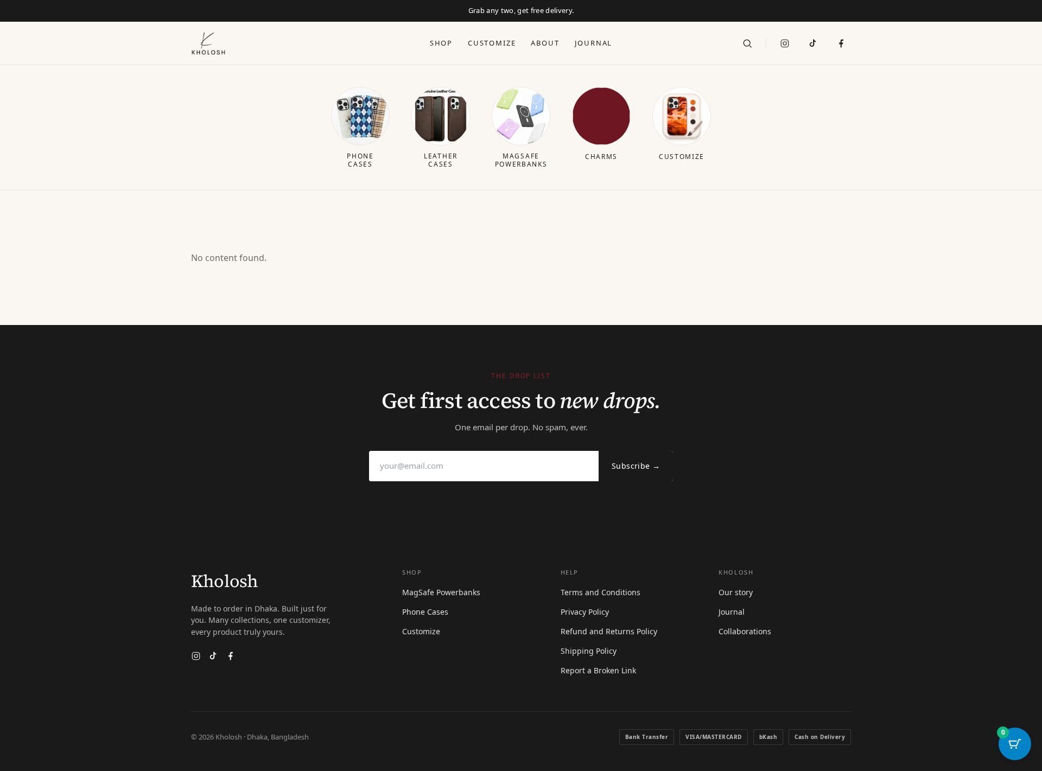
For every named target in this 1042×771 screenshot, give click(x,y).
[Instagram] (785, 43)
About (545, 43)
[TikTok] (813, 43)
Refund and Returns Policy (609, 631)
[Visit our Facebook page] (841, 43)
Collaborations (745, 631)
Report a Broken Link (598, 670)
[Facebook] (231, 656)
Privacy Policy (585, 612)
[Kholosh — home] (208, 43)
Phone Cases (425, 612)
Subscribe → (636, 466)
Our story (736, 592)
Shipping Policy (589, 651)
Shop (441, 43)
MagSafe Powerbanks (441, 592)
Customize (492, 43)
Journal (594, 43)
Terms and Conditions (600, 592)
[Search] (747, 43)
